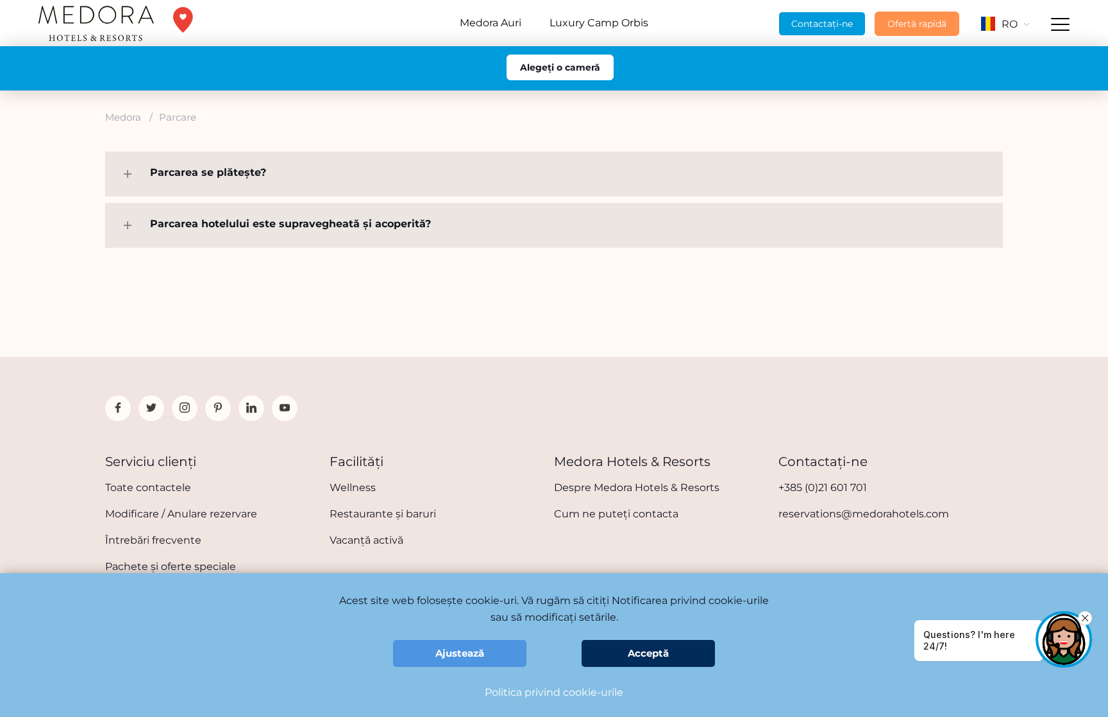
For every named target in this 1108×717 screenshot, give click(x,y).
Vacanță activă (366, 540)
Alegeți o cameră (560, 67)
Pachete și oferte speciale (170, 566)
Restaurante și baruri (383, 514)
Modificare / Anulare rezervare (181, 514)
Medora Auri (490, 23)
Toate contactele (148, 487)
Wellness (353, 487)
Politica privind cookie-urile (554, 692)
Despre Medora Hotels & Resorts (636, 487)
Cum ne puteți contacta (616, 514)
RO (1010, 24)
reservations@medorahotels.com (863, 514)
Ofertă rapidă (916, 24)
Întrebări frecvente (153, 540)
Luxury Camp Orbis (599, 23)
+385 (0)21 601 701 (822, 487)
